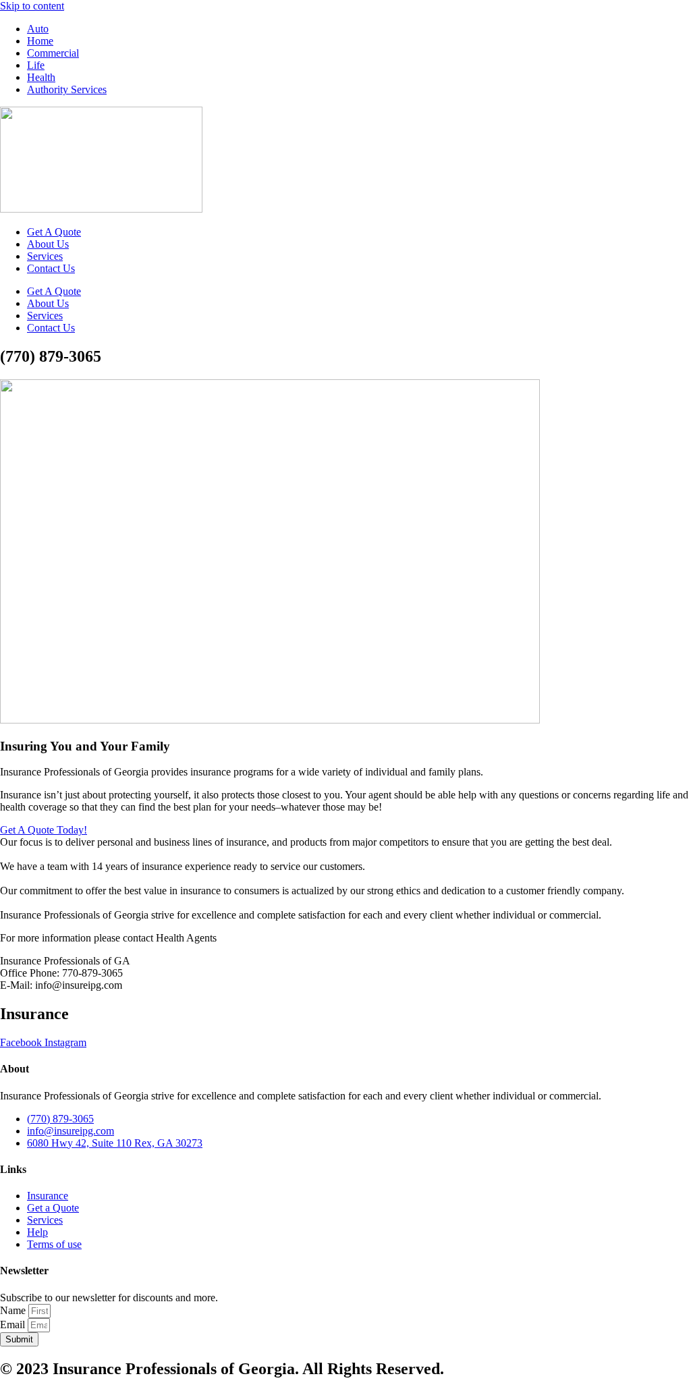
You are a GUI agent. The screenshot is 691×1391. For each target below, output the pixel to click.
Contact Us (51, 268)
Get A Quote (54, 232)
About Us (48, 244)
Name (14, 1310)
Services (45, 256)
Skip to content (32, 5)
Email (14, 1324)
